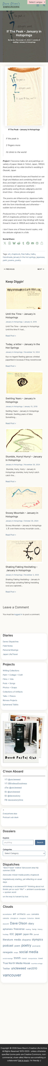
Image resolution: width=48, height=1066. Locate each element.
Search (40, 842)
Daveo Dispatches (11, 641)
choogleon (22, 918)
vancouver (12, 975)
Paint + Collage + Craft (13, 675)
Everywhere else (10, 813)
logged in (18, 614)
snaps (16, 952)
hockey (5, 934)
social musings (8, 958)
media (17, 939)
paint (5, 260)
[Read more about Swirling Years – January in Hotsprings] (24, 383)
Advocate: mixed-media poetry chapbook (21, 875)
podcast (8, 945)
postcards (36, 946)
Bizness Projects (10, 700)
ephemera (8, 929)
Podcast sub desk (10, 817)
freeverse (19, 929)
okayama (26, 939)
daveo (37, 918)
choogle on (14, 918)
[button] (44, 5)
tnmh (17, 958)
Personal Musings (10, 650)
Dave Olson (18, 923)
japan (18, 934)
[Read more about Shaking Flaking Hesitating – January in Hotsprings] (24, 551)
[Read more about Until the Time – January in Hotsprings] (24, 298)
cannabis (35, 914)
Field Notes (8, 646)
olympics (37, 939)
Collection (30, 918)
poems (11, 260)
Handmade (7, 257)
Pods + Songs (9, 683)
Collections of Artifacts (13, 692)
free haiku (25, 254)
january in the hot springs (24, 257)
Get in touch (23, 1060)
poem (17, 945)
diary (31, 923)
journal (36, 934)
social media (28, 952)
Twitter (6, 968)
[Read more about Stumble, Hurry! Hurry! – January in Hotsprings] (24, 440)
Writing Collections (11, 670)
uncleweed (18, 968)
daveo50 (6, 924)
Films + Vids (8, 679)
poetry (18, 260)
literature (8, 939)
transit (24, 958)
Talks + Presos (9, 696)
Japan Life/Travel (10, 654)
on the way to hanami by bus (15, 896)
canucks (6, 918)
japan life (28, 934)
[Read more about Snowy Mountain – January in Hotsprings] (24, 498)
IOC (12, 934)
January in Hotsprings (27, 42)
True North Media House (16, 963)
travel (40, 958)
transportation (32, 958)
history (40, 929)
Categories (7, 849)
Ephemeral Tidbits (10, 704)
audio (28, 914)
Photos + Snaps (10, 687)
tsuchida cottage (36, 963)
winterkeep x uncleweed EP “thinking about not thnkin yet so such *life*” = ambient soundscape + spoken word (24, 889)
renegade (8, 952)
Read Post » (11, 336)
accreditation (7, 914)
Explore (6, 838)
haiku (33, 254)
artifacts (21, 914)
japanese (40, 257)
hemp (34, 929)
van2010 (32, 968)
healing (28, 929)
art (9, 254)
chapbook (15, 254)
